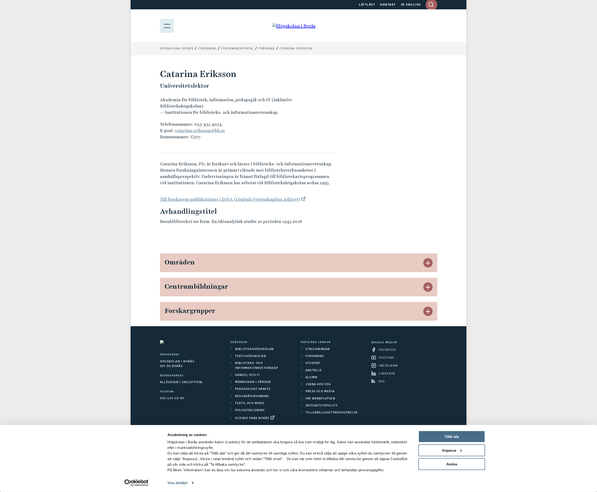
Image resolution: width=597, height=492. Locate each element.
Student (312, 363)
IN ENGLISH (411, 5)
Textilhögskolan (250, 356)
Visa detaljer (177, 483)
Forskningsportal (237, 48)
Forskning (207, 48)
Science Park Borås (252, 418)
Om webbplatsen (320, 398)
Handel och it (247, 375)
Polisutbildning (250, 410)
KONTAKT (388, 5)
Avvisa (451, 464)
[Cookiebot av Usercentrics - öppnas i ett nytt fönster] (136, 482)
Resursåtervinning (252, 396)
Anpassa (449, 450)
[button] (428, 262)
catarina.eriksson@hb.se (200, 130)
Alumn (311, 377)
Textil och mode (249, 403)
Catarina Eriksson (296, 48)
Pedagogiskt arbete (253, 389)
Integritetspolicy (321, 405)
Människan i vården (253, 382)
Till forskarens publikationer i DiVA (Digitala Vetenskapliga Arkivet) (230, 199)
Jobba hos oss (318, 384)
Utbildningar (317, 349)
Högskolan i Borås (177, 48)
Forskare (266, 48)
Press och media (320, 391)
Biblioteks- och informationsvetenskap (256, 366)
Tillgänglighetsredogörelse (331, 412)
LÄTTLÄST (367, 5)
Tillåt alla (451, 437)
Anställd (313, 370)
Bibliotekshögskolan (254, 349)
